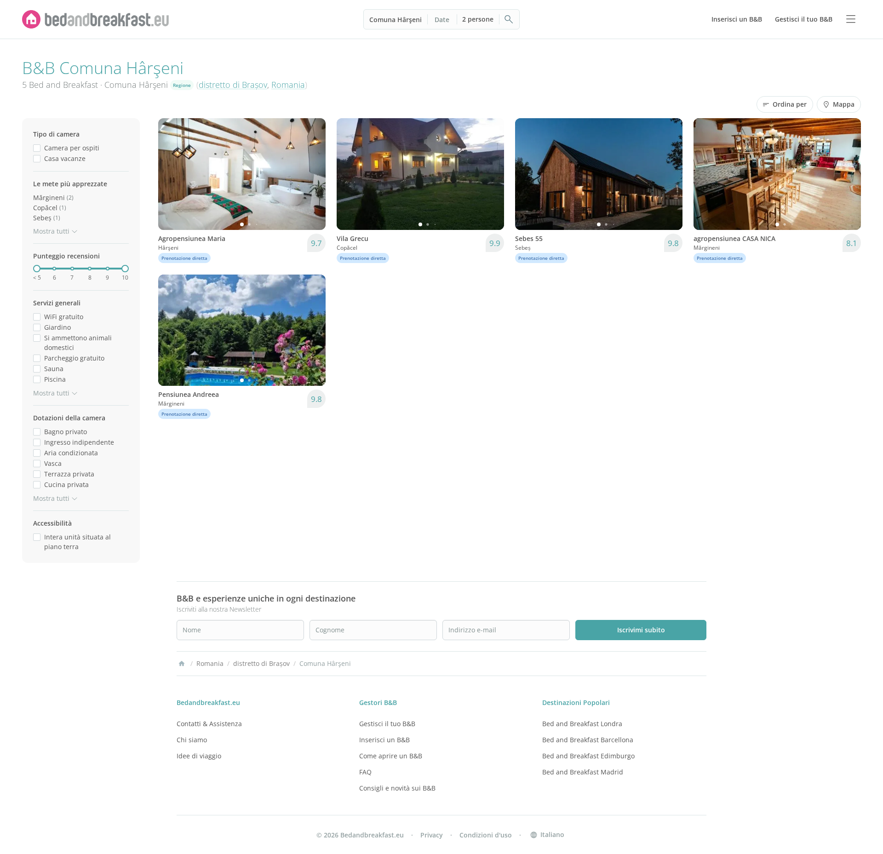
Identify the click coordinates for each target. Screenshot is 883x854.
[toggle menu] (851, 19)
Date (442, 19)
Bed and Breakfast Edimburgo (588, 755)
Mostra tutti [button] (51, 231)
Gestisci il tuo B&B (387, 723)
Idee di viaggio (199, 755)
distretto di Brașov (233, 84)
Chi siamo (192, 739)
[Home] (182, 663)
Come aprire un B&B (390, 755)
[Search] (509, 19)
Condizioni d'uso (485, 835)
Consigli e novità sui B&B (397, 788)
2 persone (477, 19)
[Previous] (171, 174)
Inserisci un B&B (384, 739)
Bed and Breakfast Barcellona (587, 739)
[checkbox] (36, 148)
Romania (288, 84)
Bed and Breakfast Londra (582, 723)
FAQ (365, 772)
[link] (95, 19)
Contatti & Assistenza (209, 723)
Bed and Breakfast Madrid (582, 772)
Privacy (431, 835)
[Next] (312, 174)
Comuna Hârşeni (395, 19)
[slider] (36, 268)
